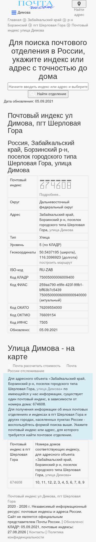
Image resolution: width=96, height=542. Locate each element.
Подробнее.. (49, 194)
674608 (16, 482)
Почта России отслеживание (42, 368)
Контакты (37, 531)
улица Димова (61, 229)
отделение (51, 93)
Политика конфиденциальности (35, 534)
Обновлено (73, 521)
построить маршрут (55, 262)
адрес (79, 7)
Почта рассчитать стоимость (36, 365)
